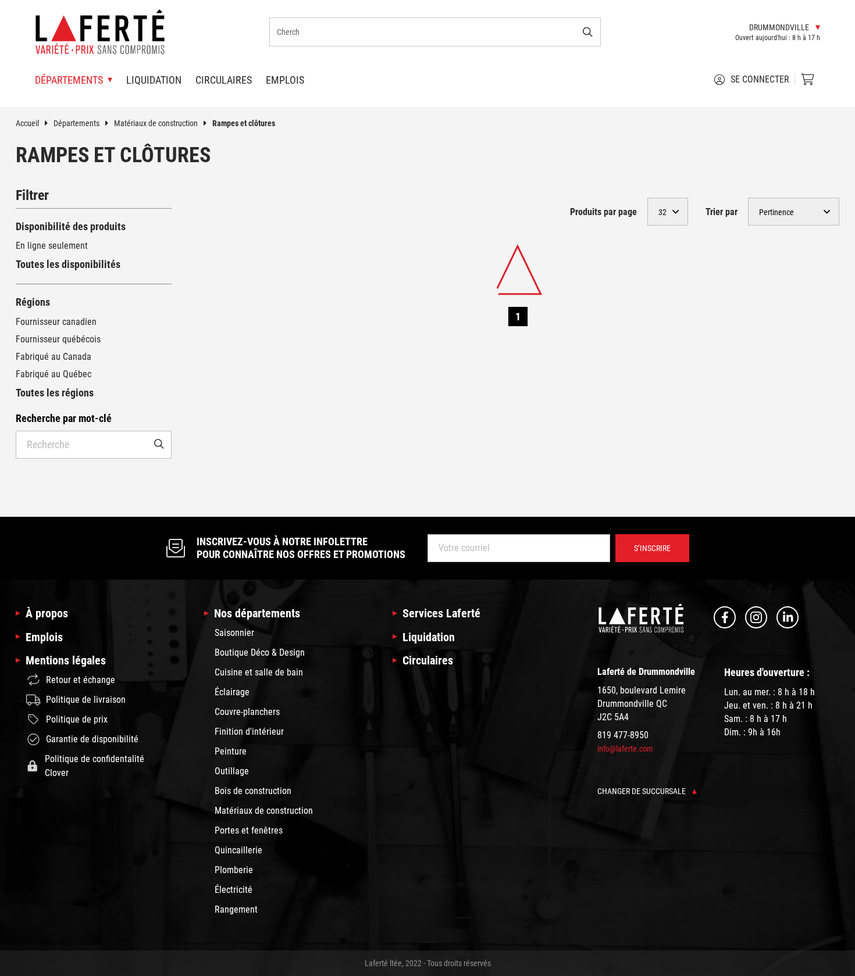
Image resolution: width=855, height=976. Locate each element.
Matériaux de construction (156, 123)
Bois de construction (253, 790)
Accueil (27, 123)
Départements (76, 123)
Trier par (722, 211)
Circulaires (223, 80)
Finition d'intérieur (249, 731)
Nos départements (257, 613)
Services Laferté (441, 613)
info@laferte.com (625, 748)
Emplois (285, 80)
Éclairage (232, 692)
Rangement (236, 909)
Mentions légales (66, 660)
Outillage (232, 771)
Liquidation (153, 80)
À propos (47, 613)
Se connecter (760, 79)
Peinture (231, 751)
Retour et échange (80, 679)
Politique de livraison (86, 699)
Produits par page (603, 211)
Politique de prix (77, 719)
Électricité (233, 889)
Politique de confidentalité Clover (94, 765)
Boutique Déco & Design (260, 652)
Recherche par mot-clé (64, 418)
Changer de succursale (642, 791)
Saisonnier (234, 632)
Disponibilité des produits (71, 226)
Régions (33, 302)
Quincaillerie (238, 850)
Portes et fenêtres (249, 830)
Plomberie (234, 869)
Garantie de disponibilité (92, 739)
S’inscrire (652, 548)
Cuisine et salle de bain (259, 672)
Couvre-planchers (247, 711)
